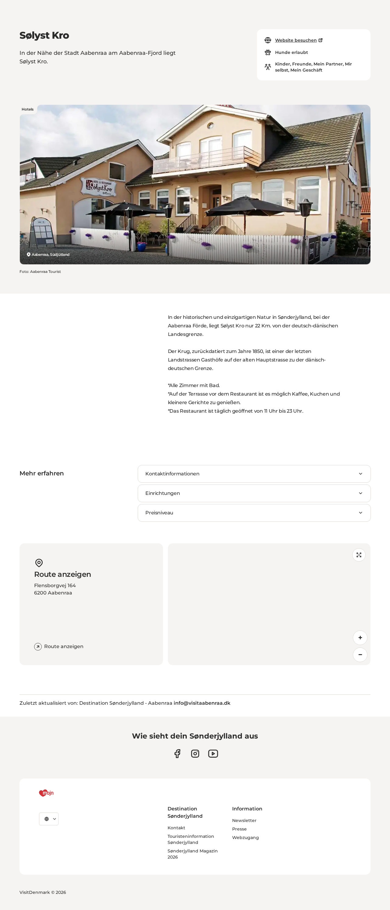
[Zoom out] (360, 654)
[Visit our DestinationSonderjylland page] (177, 753)
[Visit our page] (195, 753)
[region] (269, 604)
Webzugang (245, 837)
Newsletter (244, 820)
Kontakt (176, 828)
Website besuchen (296, 40)
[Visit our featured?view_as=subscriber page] (213, 753)
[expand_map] (359, 555)
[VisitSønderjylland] (57, 793)
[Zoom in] (360, 637)
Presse (239, 829)
